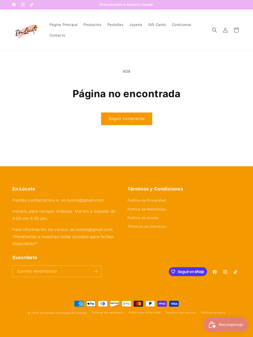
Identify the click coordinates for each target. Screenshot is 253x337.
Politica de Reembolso (146, 209)
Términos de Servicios (146, 226)
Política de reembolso (108, 312)
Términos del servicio (180, 312)
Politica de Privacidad (146, 200)
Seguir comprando (126, 118)
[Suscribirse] (95, 271)
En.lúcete (47, 313)
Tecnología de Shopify (71, 313)
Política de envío (213, 312)
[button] (214, 30)
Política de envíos (142, 218)
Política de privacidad (144, 312)
